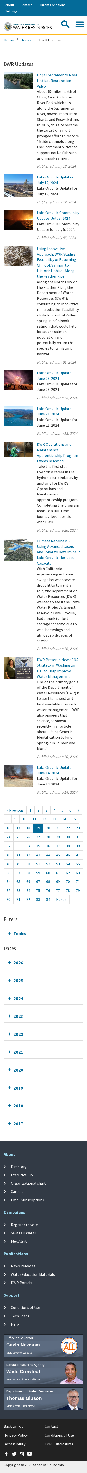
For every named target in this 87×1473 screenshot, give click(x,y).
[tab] (43, 933)
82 (28, 899)
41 (18, 854)
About (9, 5)
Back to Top (13, 1426)
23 (78, 828)
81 (18, 899)
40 (8, 854)
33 (18, 845)
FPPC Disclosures (59, 1443)
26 (28, 836)
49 (18, 863)
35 (38, 845)
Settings (11, 11)
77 (58, 890)
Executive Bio (22, 1175)
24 (8, 836)
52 (48, 863)
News (26, 40)
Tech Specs (20, 1315)
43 (38, 854)
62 (68, 872)
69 (58, 881)
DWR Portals (21, 1282)
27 (38, 836)
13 (54, 819)
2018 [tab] (18, 1106)
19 (38, 828)
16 (8, 828)
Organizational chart (28, 1183)
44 (48, 854)
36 (48, 845)
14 (64, 819)
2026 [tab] (18, 962)
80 (8, 899)
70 (68, 881)
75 (38, 890)
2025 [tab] (18, 980)
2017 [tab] (18, 1123)
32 (8, 845)
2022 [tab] (18, 1034)
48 (8, 863)
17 (18, 828)
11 (34, 819)
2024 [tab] (18, 998)
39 (78, 845)
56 (8, 872)
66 (28, 881)
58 (28, 872)
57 (18, 872)
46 (68, 854)
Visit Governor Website (19, 1352)
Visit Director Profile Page (21, 1406)
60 (48, 872)
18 (28, 828)
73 (18, 890)
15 (74, 819)
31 (78, 836)
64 (8, 881)
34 (28, 845)
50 (28, 863)
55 (78, 863)
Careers (17, 1191)
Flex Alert (19, 1241)
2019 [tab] (18, 1088)
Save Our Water (23, 1232)
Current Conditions (51, 5)
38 (68, 845)
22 (68, 828)
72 (8, 890)
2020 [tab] (18, 1070)
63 (78, 872)
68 (48, 881)
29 (58, 836)
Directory (18, 1166)
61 (58, 872)
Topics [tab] (20, 933)
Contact (26, 5)
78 (68, 890)
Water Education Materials (33, 1274)
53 (58, 863)
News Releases (23, 1265)
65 (18, 881)
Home (9, 40)
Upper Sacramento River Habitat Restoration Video (57, 81)
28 (48, 836)
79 (78, 890)
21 (58, 828)
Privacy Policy (16, 1435)
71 (78, 881)
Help (15, 1324)
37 (58, 845)
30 (68, 836)
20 (48, 828)
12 (44, 819)
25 (18, 836)
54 (68, 863)
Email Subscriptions (27, 1200)
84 (48, 899)
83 (38, 899)
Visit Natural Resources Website (24, 1379)
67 (38, 881)
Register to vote (24, 1224)
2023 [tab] (18, 1016)
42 (28, 854)
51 (38, 863)
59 (38, 872)
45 (58, 854)
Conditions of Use (25, 1307)
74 (28, 890)
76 (48, 890)
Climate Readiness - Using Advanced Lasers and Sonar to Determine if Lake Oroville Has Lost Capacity (58, 551)
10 (24, 819)
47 (78, 854)
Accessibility (15, 1443)
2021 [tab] (18, 1052)
